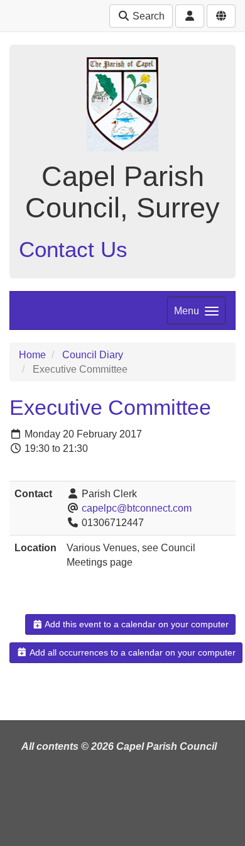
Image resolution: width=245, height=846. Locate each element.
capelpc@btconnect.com (137, 508)
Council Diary (92, 354)
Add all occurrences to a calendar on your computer (132, 652)
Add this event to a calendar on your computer (136, 624)
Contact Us (73, 249)
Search (147, 16)
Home (32, 354)
